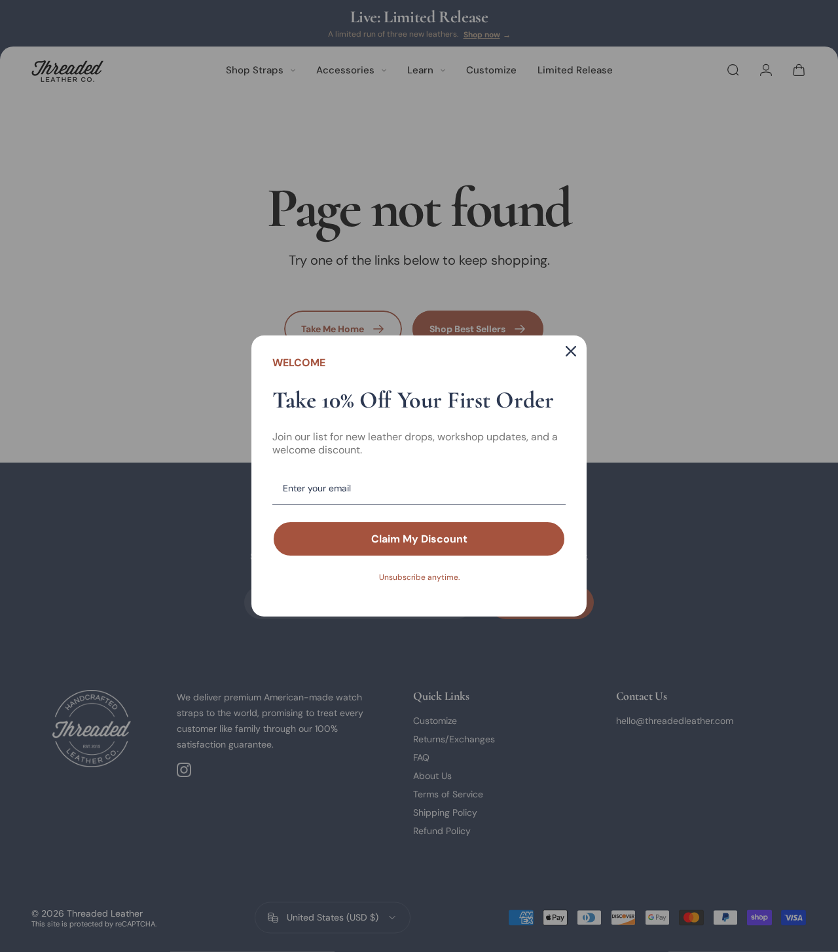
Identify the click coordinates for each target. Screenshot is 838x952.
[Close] (571, 351)
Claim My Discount (419, 539)
